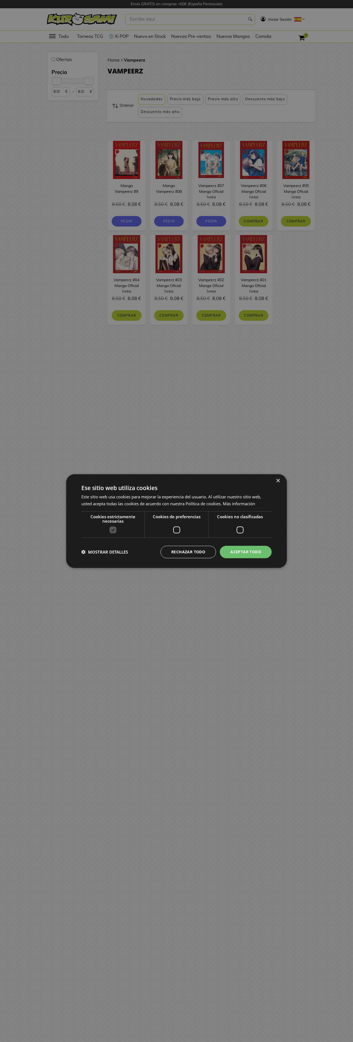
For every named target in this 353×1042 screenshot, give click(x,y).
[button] (104, 551)
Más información (239, 503)
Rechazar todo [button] (188, 551)
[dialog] (176, 521)
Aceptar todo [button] (245, 551)
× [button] (278, 481)
